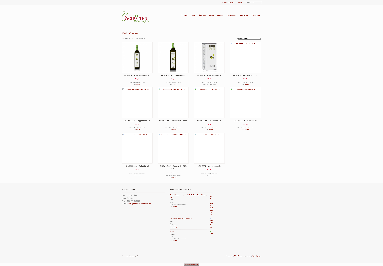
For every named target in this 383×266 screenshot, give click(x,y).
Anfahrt (220, 15)
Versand (138, 84)
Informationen (230, 15)
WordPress (238, 256)
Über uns (202, 15)
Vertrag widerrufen (191, 264)
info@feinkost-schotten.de (139, 204)
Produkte (184, 15)
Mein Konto (256, 15)
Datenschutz (244, 15)
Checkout (239, 2)
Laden (194, 15)
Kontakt (211, 15)
